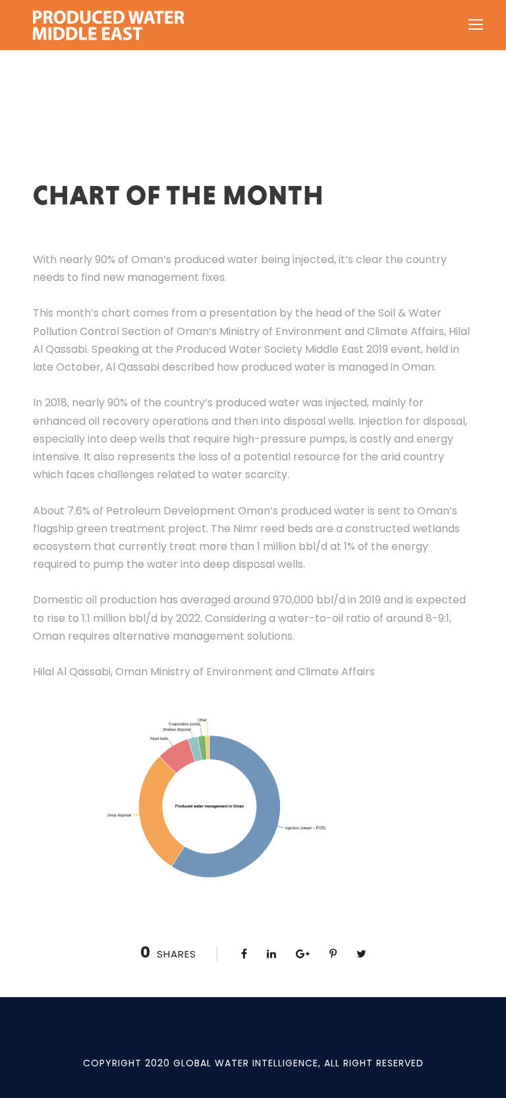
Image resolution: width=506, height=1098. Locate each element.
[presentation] (253, 663)
